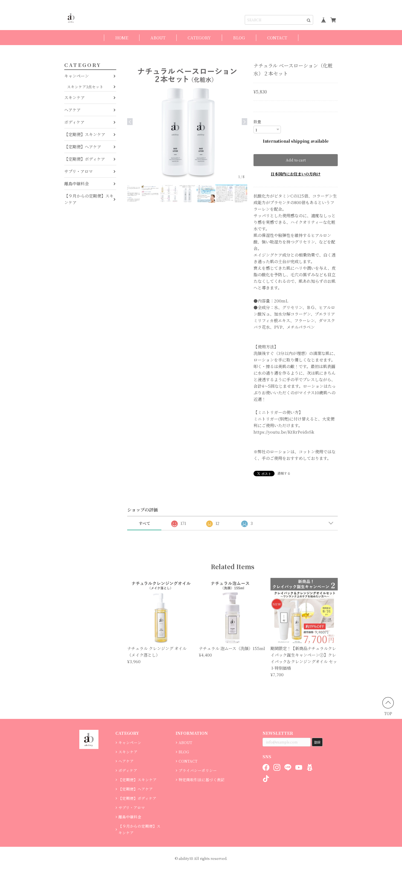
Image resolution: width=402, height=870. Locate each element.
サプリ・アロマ (78, 171)
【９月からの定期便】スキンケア (88, 199)
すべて (144, 523)
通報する (283, 473)
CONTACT (277, 37)
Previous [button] (130, 121)
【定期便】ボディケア (84, 159)
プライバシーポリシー (198, 770)
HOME (121, 37)
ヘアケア (72, 110)
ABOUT (157, 37)
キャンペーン (76, 76)
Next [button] (244, 121)
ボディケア (74, 122)
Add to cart (296, 160)
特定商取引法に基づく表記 (202, 779)
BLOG (239, 37)
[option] (187, 121)
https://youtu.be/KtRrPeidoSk (284, 432)
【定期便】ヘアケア (82, 146)
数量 (257, 121)
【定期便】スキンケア (84, 134)
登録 (317, 742)
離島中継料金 (76, 183)
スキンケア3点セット (85, 86)
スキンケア (74, 97)
